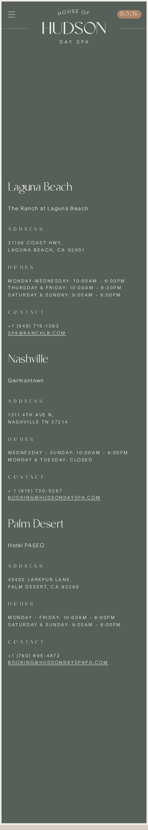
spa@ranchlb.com (37, 332)
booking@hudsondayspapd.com (58, 662)
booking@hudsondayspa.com (54, 497)
